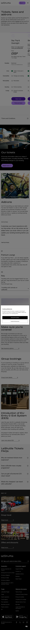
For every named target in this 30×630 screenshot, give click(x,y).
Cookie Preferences (15, 321)
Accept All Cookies (15, 317)
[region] (15, 315)
